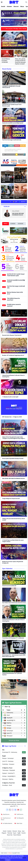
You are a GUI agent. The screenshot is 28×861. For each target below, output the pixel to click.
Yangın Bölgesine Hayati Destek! (11, 498)
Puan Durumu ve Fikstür (6, 819)
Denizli (3, 6)
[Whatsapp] (21, 809)
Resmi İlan (9, 835)
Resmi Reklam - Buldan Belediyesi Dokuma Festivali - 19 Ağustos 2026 (23, 267)
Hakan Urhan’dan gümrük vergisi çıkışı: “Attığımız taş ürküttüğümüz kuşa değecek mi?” (13, 437)
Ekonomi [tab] (20, 223)
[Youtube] (18, 809)
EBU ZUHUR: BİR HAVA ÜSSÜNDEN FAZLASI (18, 214)
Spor (23, 831)
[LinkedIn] (15, 809)
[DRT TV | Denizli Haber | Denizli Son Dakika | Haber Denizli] (13, 2)
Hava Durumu (6, 814)
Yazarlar (23, 833)
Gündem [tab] (12, 223)
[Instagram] (12, 809)
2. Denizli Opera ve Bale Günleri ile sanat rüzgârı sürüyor (13, 540)
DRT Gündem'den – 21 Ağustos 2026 (12, 417)
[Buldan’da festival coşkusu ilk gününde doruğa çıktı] (14, 552)
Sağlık (7, 255)
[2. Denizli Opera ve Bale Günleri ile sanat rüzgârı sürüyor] (14, 530)
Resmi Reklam (23, 264)
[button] (25, 312)
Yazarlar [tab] (6, 206)
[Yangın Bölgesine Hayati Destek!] (14, 489)
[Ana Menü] (1, 2)
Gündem (9, 6)
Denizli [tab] (6, 223)
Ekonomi (16, 6)
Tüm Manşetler (20, 818)
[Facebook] (7, 809)
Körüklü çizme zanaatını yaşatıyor (14, 305)
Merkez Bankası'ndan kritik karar (15, 293)
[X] (10, 809)
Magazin (4, 833)
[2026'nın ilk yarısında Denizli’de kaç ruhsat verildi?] (14, 509)
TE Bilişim (9, 853)
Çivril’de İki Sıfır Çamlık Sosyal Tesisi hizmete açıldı (15, 275)
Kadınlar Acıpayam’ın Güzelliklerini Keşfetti (9, 267)
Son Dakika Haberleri (7, 823)
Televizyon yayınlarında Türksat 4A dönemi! (22, 249)
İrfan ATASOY (15, 211)
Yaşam (7, 264)
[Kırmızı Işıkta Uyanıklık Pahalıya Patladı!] (14, 448)
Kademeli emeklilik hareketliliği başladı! (16, 281)
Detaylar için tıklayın (14, 740)
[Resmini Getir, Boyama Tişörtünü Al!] (14, 325)
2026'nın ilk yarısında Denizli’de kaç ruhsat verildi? (13, 519)
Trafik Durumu (19, 814)
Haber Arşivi (19, 823)
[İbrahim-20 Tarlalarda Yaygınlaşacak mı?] (14, 345)
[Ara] (26, 2)
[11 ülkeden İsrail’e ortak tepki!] (14, 387)
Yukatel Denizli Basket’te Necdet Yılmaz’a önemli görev (13, 376)
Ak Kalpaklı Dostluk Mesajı (23, 258)
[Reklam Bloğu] (14, 13)
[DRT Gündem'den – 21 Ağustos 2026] (14, 407)
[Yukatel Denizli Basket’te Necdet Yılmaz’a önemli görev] (14, 365)
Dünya (22, 6)
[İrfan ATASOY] (7, 213)
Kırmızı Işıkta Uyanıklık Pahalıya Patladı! (12, 458)
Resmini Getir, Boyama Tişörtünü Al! (11, 335)
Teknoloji (21, 246)
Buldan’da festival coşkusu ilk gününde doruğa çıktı (12, 562)
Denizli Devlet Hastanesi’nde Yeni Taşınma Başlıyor (10, 258)
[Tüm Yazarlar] (25, 206)
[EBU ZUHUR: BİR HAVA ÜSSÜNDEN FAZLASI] (14, 468)
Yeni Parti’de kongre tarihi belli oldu (16, 287)
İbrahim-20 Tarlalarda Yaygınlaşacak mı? (13, 355)
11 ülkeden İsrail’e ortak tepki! (10, 397)
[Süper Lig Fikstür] (25, 746)
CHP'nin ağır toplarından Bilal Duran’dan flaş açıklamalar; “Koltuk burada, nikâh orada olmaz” (9, 249)
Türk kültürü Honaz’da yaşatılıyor (13, 299)
